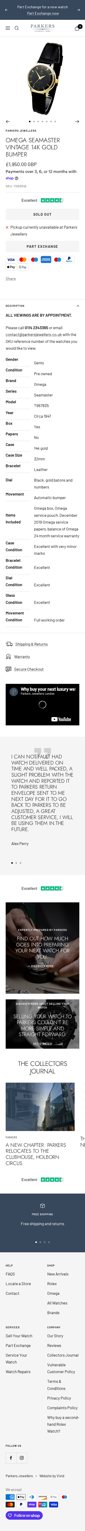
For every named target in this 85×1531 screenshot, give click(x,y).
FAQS (10, 1273)
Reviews (54, 1345)
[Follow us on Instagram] (21, 1458)
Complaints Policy (62, 1407)
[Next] (77, 121)
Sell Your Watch (19, 1335)
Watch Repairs (18, 1371)
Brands (53, 1312)
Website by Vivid (51, 1476)
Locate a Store (18, 1283)
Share (11, 278)
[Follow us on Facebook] (11, 1458)
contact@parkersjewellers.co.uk (34, 334)
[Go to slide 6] (51, 121)
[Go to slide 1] (29, 121)
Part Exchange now (43, 13)
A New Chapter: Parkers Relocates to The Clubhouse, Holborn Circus (36, 1154)
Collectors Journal (63, 1355)
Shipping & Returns (31, 644)
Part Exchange (42, 246)
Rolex (52, 1283)
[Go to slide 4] (42, 121)
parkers (11, 1137)
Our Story (55, 1335)
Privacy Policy (59, 1398)
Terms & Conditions (56, 1384)
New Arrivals (57, 1273)
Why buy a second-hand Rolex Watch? (63, 1424)
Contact (12, 1293)
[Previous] (8, 121)
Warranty (22, 656)
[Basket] (77, 28)
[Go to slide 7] (55, 121)
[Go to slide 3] (38, 121)
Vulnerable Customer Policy (61, 1368)
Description (15, 305)
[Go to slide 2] (34, 121)
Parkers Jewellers (21, 130)
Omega (53, 1293)
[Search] (17, 28)
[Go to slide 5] (46, 121)
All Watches (57, 1302)
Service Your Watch (16, 1358)
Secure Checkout (29, 669)
